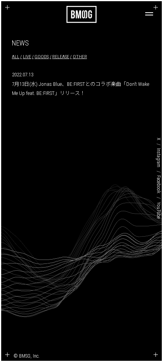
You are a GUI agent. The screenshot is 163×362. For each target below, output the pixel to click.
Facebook (158, 184)
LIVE (27, 56)
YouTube (158, 209)
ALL (15, 56)
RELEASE (60, 56)
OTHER (80, 56)
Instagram (158, 157)
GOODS (41, 56)
